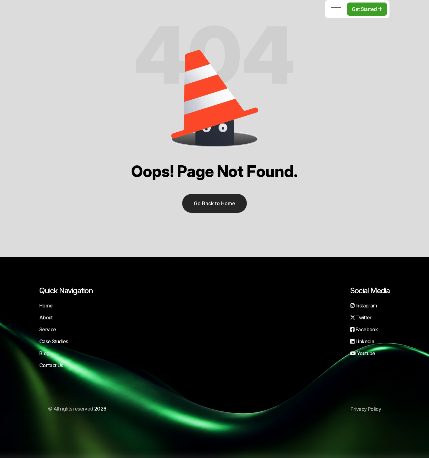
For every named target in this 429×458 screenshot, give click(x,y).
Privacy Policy (365, 409)
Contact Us (51, 365)
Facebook (366, 329)
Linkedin (364, 341)
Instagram (366, 305)
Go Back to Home (214, 203)
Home (45, 305)
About (46, 317)
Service (47, 329)
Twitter (363, 317)
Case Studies (53, 341)
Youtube (365, 353)
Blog (44, 353)
